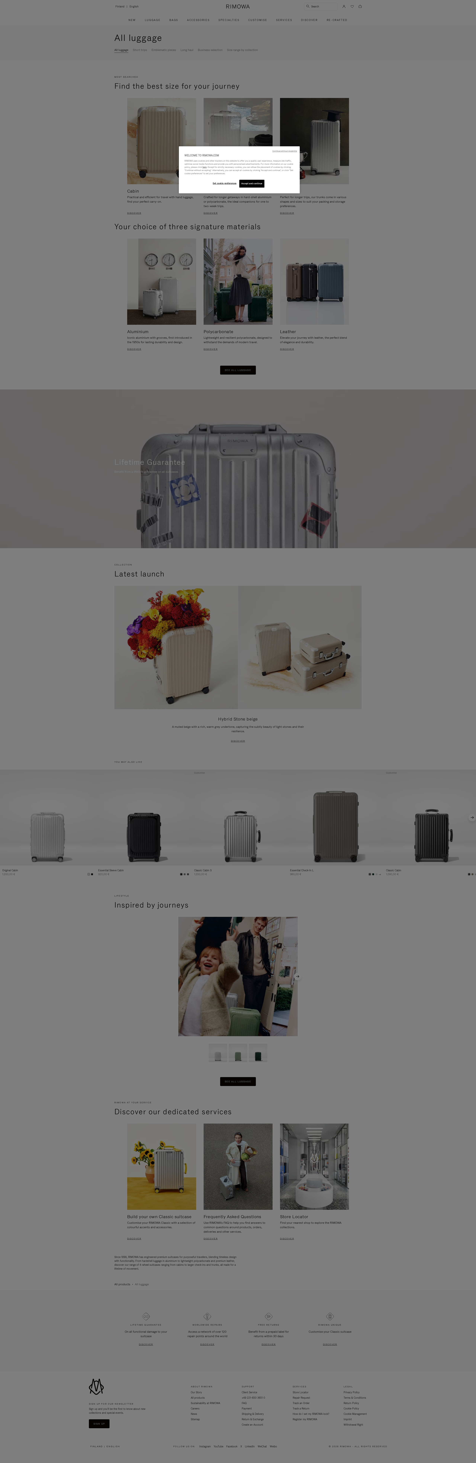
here (204, 167)
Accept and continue (251, 183)
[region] (239, 169)
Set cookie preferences (225, 183)
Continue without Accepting (284, 151)
